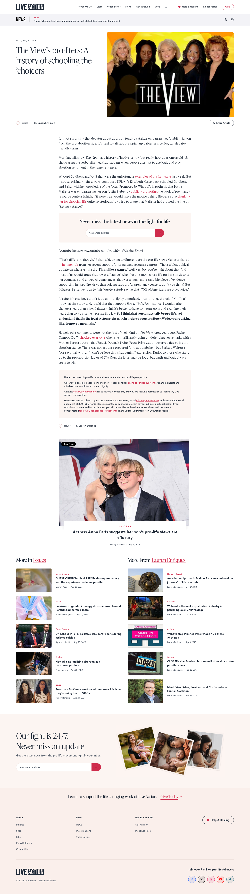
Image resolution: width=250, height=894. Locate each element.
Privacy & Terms (47, 880)
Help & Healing (190, 6)
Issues (25, 123)
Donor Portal (210, 6)
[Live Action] (30, 7)
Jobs (18, 837)
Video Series (114, 6)
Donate (20, 824)
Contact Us (22, 849)
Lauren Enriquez (169, 559)
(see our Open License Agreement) (98, 410)
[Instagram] (232, 19)
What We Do (85, 6)
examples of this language (153, 176)
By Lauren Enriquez (44, 123)
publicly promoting (144, 191)
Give (227, 6)
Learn (99, 6)
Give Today (169, 796)
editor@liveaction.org (85, 391)
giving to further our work (141, 382)
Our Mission (141, 824)
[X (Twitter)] (226, 19)
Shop (157, 6)
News (128, 6)
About (19, 817)
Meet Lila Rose (143, 830)
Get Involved (143, 6)
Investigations (83, 830)
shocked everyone (92, 337)
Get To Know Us (144, 817)
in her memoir (68, 264)
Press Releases (24, 843)
